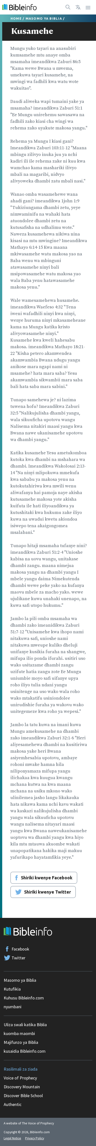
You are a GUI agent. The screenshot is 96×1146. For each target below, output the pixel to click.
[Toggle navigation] (88, 7)
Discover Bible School (23, 1095)
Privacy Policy (34, 1138)
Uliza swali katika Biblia (25, 1024)
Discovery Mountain (22, 1087)
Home (16, 18)
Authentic (12, 1104)
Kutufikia (12, 989)
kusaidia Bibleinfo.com (25, 1051)
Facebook (20, 949)
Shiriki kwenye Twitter (47, 891)
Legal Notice (12, 1138)
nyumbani (12, 1006)
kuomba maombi (19, 1033)
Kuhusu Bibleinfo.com (24, 998)
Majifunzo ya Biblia (21, 1042)
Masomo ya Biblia (44, 18)
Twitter (18, 958)
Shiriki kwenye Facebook (46, 877)
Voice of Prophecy (20, 1078)
